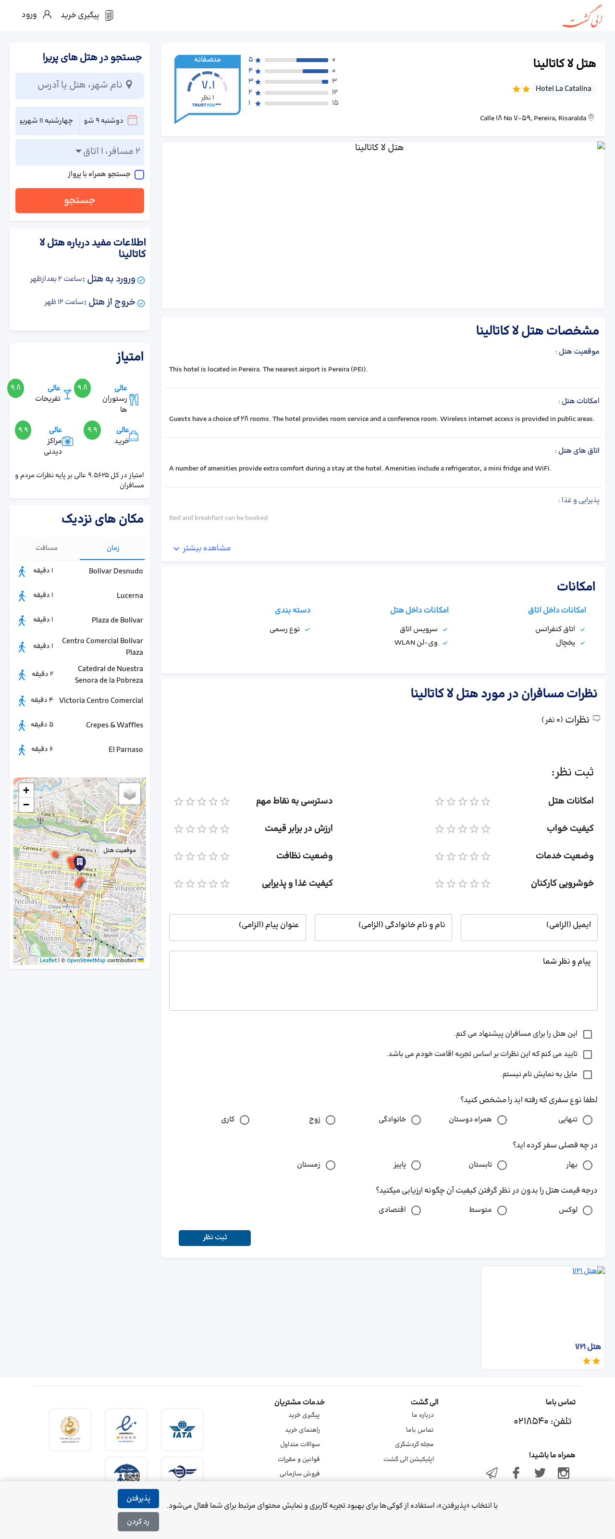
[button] (72, 865)
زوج (314, 1119)
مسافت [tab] (47, 548)
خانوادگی (392, 1119)
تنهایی (568, 1119)
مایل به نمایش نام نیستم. (539, 1074)
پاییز (400, 1164)
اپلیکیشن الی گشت (408, 1459)
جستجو (80, 200)
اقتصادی (392, 1210)
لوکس (568, 1210)
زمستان (308, 1164)
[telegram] (492, 1474)
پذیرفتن (138, 1498)
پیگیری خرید (304, 1415)
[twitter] (540, 1474)
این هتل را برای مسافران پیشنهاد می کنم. (516, 1034)
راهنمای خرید (302, 1430)
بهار (572, 1164)
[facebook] (516, 1474)
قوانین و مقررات (299, 1459)
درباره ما (423, 1415)
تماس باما (420, 1430)
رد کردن (138, 1521)
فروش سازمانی (300, 1474)
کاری (227, 1119)
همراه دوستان (470, 1119)
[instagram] (563, 1474)
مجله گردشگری (414, 1445)
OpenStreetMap (86, 960)
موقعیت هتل (119, 850)
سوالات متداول (300, 1445)
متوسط (480, 1210)
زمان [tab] (113, 548)
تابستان (480, 1164)
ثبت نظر (215, 1237)
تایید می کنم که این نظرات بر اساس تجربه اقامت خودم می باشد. (482, 1054)
